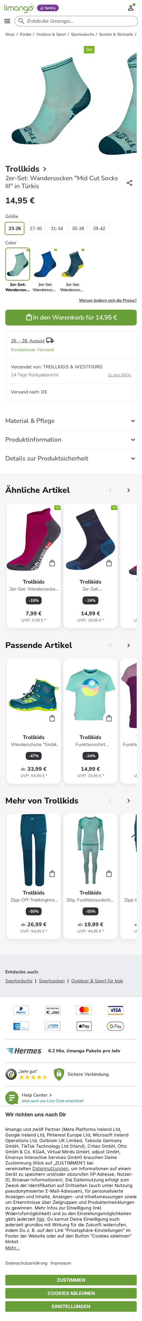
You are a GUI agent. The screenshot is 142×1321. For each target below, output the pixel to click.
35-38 (78, 228)
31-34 (57, 228)
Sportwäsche (18, 981)
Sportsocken (52, 981)
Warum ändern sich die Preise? (108, 300)
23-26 (15, 228)
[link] (45, 270)
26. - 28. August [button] (28, 341)
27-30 (36, 228)
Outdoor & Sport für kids (97, 981)
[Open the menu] (7, 21)
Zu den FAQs (119, 375)
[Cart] (52, 563)
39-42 (99, 228)
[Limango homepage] (19, 8)
